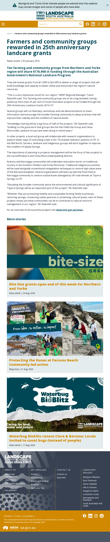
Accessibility (28, 516)
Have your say (37, 488)
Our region (10, 497)
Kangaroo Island (90, 490)
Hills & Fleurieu (90, 487)
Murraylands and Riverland (90, 498)
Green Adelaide (90, 484)
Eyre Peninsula (89, 480)
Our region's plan (12, 500)
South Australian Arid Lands (92, 504)
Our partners (10, 490)
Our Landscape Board (15, 483)
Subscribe (61, 477)
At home (35, 484)
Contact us (62, 474)
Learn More (10, 480)
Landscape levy (12, 493)
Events (34, 474)
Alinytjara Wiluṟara (91, 477)
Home (9, 33)
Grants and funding (39, 481)
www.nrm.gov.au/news (69, 209)
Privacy (18, 516)
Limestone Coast (91, 494)
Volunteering (36, 477)
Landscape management (11, 475)
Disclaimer (8, 516)
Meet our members (14, 486)
